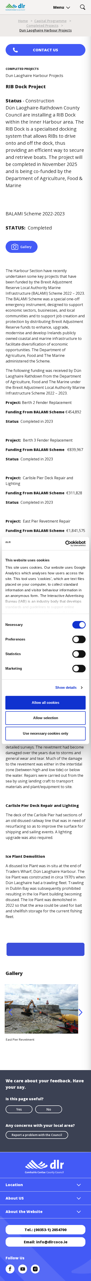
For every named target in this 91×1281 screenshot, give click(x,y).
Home (23, 21)
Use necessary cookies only (45, 733)
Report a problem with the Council (37, 1135)
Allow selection (45, 718)
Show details (66, 687)
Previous (10, 1012)
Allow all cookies (45, 703)
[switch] (79, 639)
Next (80, 1012)
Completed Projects (42, 25)
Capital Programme (50, 21)
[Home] (15, 7)
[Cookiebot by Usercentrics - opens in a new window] (65, 543)
